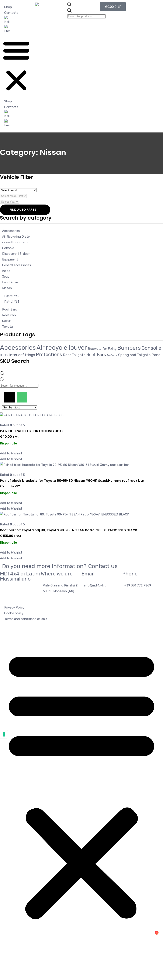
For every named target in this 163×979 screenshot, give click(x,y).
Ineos (6, 271)
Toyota (7, 327)
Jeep (5, 277)
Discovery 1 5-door (16, 254)
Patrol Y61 (11, 302)
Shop (8, 101)
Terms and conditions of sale (25, 619)
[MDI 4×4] (81, 931)
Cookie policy (13, 613)
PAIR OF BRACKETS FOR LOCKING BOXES (33, 431)
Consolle (151, 348)
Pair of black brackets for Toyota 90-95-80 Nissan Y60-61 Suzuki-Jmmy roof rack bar (72, 480)
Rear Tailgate (74, 355)
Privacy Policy (14, 607)
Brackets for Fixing (102, 349)
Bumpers (129, 347)
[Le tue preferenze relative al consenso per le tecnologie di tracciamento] (4, 734)
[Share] (149, 4)
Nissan (7, 288)
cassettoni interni (15, 242)
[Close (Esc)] (158, 4)
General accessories (16, 265)
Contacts (11, 13)
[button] (16, 66)
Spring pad (127, 355)
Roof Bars (9, 309)
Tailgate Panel (149, 355)
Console (8, 248)
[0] (81, 957)
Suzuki (6, 321)
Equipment (10, 259)
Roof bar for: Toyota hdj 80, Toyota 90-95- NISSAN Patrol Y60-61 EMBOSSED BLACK (68, 530)
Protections (49, 354)
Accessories (11, 231)
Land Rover (10, 282)
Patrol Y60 (12, 296)
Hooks (4, 355)
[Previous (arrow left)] (7, 489)
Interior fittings (22, 355)
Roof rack (9, 315)
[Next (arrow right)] (155, 489)
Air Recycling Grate (16, 236)
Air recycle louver (62, 347)
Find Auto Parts (23, 209)
